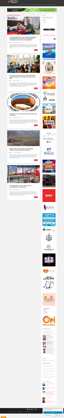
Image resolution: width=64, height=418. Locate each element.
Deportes (50, 4)
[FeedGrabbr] (48, 353)
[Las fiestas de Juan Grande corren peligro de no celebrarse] (23, 102)
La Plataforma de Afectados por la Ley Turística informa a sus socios (47, 374)
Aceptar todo (53, 412)
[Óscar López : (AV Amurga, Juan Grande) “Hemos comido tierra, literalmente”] (23, 138)
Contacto (54, 4)
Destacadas (34, 4)
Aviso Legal (13, 411)
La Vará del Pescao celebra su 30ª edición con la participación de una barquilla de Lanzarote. (48, 369)
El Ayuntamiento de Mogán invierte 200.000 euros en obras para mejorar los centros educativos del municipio (48, 366)
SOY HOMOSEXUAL (49, 397)
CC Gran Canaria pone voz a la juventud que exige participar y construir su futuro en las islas (22, 77)
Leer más (36, 88)
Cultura (46, 4)
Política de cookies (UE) (27, 411)
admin (16, 42)
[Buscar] (54, 39)
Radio (21, 4)
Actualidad (28, 4)
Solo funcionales (47, 415)
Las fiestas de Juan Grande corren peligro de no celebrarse (23, 114)
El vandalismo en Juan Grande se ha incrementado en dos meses (20, 186)
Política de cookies (49, 409)
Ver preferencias (58, 415)
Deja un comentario (20, 42)
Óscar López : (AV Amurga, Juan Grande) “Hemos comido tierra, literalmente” (21, 149)
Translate (54, 360)
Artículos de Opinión (40, 4)
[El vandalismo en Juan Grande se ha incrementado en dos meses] (23, 174)
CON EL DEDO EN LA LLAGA (49, 35)
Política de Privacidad (20, 411)
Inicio (25, 4)
